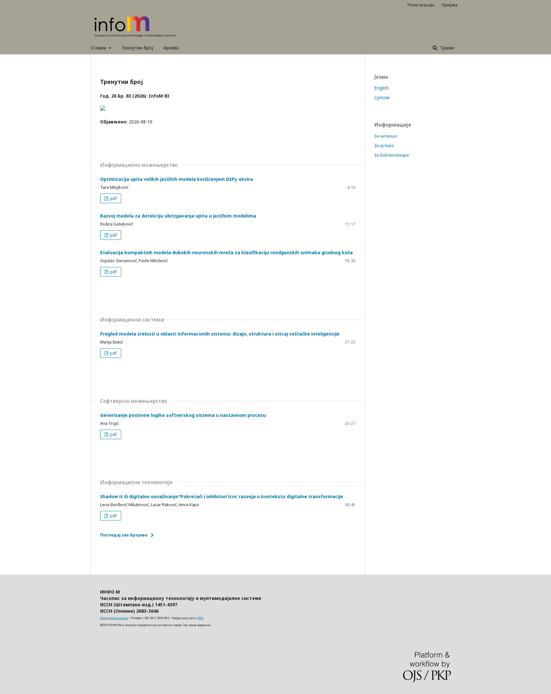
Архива (171, 48)
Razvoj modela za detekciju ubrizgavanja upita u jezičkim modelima (178, 216)
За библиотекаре (391, 155)
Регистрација (421, 5)
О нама (99, 48)
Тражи (446, 48)
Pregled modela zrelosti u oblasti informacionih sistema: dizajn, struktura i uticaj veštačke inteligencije (220, 334)
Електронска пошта (114, 618)
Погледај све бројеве (123, 535)
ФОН (200, 618)
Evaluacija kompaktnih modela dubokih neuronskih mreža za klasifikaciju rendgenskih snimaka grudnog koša (226, 252)
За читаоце (385, 136)
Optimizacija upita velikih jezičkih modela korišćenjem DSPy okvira (176, 179)
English (381, 88)
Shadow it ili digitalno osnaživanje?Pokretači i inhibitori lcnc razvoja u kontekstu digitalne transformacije (221, 496)
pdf (113, 198)
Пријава (449, 5)
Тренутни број (137, 48)
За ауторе (384, 145)
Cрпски (381, 97)
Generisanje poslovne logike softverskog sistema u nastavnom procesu (183, 415)
